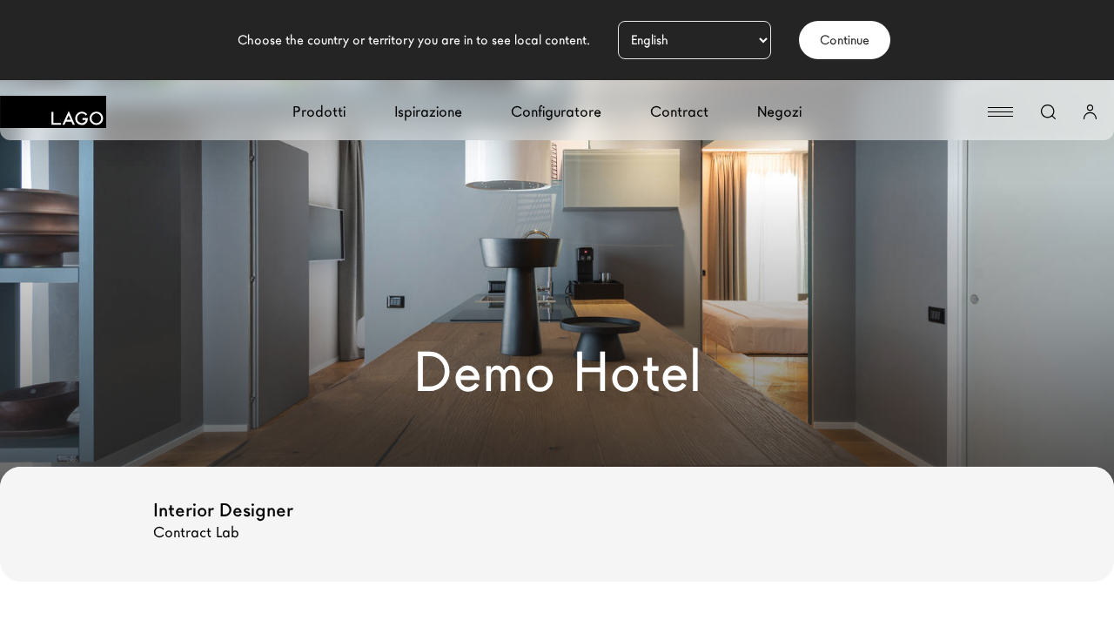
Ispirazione (428, 112)
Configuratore (556, 112)
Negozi (779, 112)
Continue (844, 40)
